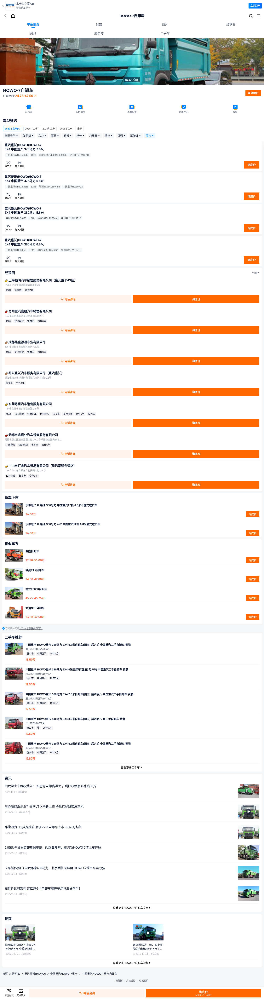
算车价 (8, 166)
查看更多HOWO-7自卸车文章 (130, 907)
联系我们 (143, 980)
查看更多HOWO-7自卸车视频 (130, 962)
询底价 (253, 514)
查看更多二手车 (131, 767)
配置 (99, 24)
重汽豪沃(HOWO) (35, 973)
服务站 (99, 33)
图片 (165, 24)
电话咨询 (69, 299)
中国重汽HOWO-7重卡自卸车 (99, 973)
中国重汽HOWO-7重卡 (63, 973)
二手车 (165, 33)
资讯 (33, 33)
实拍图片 (21, 995)
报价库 (16, 973)
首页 (5, 973)
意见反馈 (130, 980)
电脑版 (119, 980)
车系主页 (33, 24)
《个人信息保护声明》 (31, 628)
